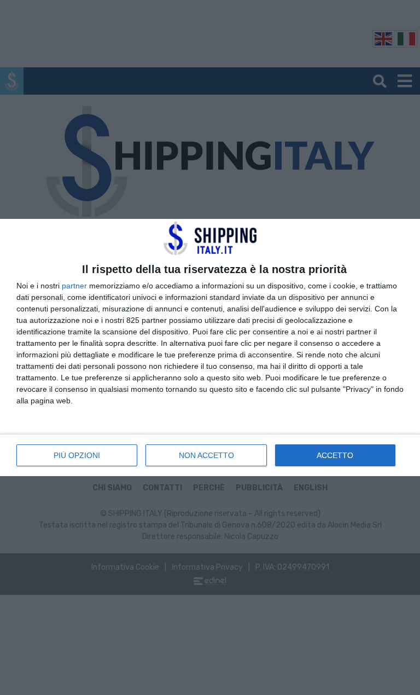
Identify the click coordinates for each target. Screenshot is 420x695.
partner (74, 285)
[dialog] (210, 347)
